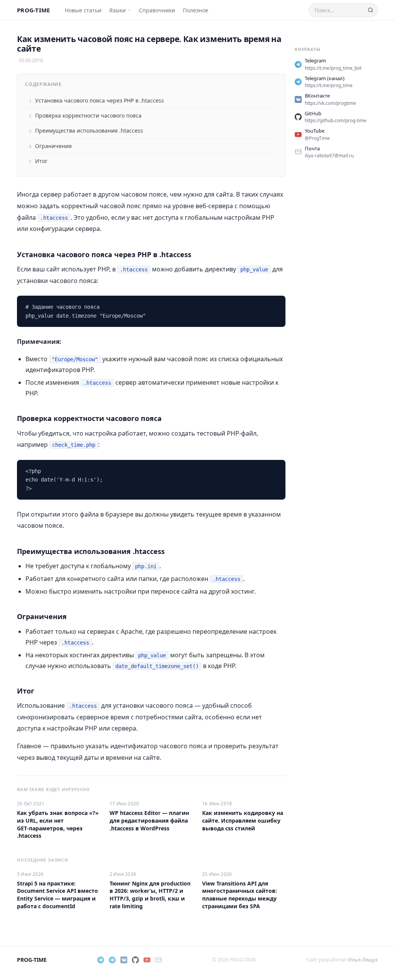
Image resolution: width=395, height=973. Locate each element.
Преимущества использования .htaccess (89, 130)
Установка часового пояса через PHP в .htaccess (99, 100)
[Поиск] (370, 10)
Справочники (157, 10)
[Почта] (158, 959)
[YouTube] (146, 959)
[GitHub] (135, 959)
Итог (41, 161)
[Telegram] (100, 959)
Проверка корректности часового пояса (88, 115)
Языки (117, 10)
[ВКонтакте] (123, 959)
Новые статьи (83, 10)
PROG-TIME (33, 10)
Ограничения (53, 146)
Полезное (195, 10)
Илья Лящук (363, 959)
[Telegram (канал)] (112, 959)
